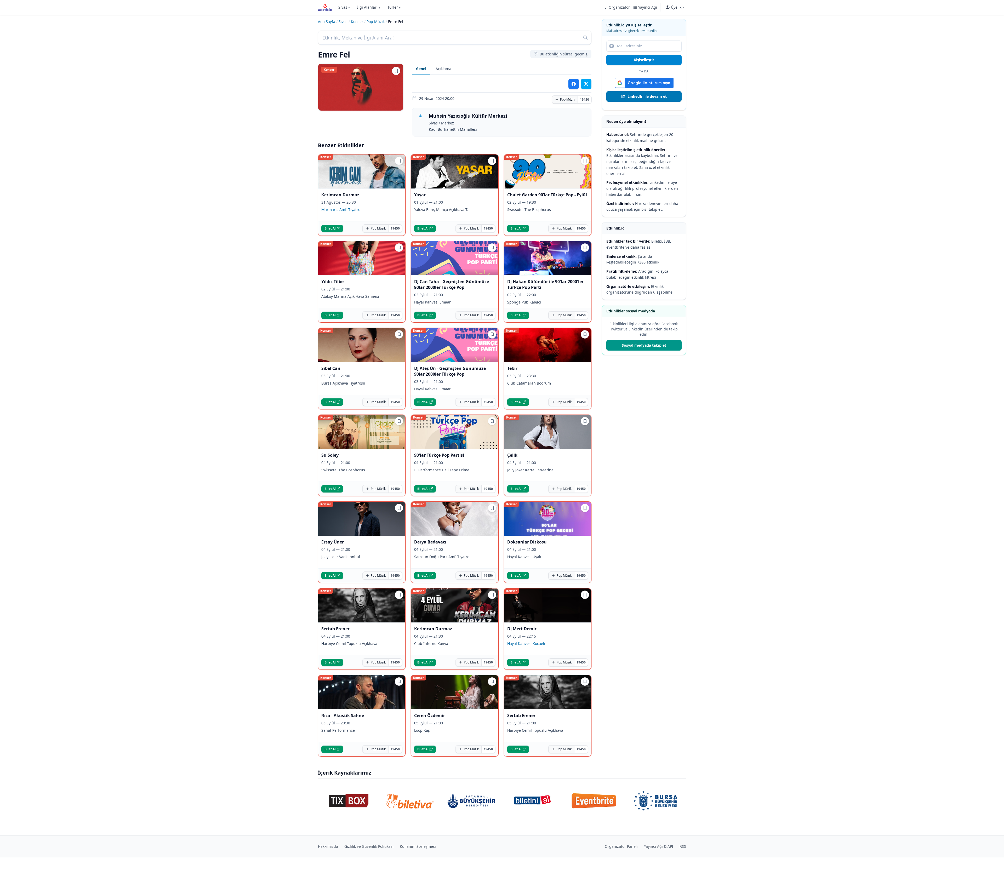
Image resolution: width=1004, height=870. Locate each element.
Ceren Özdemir (429, 715)
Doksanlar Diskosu (527, 542)
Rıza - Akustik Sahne (342, 715)
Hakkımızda (328, 846)
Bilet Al (330, 228)
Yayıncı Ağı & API (658, 846)
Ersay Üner (332, 542)
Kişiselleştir (644, 59)
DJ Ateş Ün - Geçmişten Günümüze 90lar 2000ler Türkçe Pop (450, 371)
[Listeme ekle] (396, 71)
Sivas (344, 7)
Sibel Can (330, 368)
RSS (683, 846)
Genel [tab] (421, 68)
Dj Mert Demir (522, 629)
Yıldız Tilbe (332, 281)
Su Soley (330, 455)
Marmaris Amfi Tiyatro (340, 209)
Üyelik (677, 7)
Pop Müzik (376, 21)
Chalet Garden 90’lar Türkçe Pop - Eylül (547, 195)
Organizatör (619, 7)
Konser (357, 21)
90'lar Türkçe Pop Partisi (439, 455)
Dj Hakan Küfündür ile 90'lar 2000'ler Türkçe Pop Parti (545, 284)
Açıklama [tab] (443, 68)
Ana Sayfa (326, 21)
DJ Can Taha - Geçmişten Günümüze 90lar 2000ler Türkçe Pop (451, 284)
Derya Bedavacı (430, 542)
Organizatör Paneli (621, 846)
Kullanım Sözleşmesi (418, 846)
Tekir (512, 368)
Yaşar (420, 195)
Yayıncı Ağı (647, 7)
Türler (394, 7)
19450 (584, 99)
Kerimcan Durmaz (340, 195)
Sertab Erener (335, 629)
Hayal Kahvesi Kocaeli (526, 643)
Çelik (512, 455)
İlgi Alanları (368, 7)
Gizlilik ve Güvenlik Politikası (368, 846)
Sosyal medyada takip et (644, 345)
